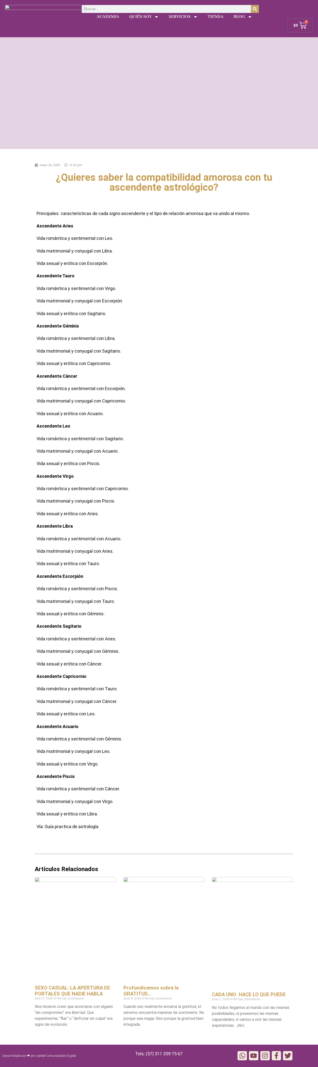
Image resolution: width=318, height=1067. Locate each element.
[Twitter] (287, 1056)
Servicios (180, 17)
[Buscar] (255, 9)
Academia (108, 17)
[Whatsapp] (242, 1056)
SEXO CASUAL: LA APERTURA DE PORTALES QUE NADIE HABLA (72, 991)
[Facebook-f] (276, 1056)
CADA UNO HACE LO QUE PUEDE (249, 994)
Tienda (216, 17)
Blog (239, 17)
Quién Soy (140, 17)
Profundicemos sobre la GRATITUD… (151, 991)
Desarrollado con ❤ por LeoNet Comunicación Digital (39, 1056)
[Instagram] (265, 1056)
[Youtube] (253, 1056)
